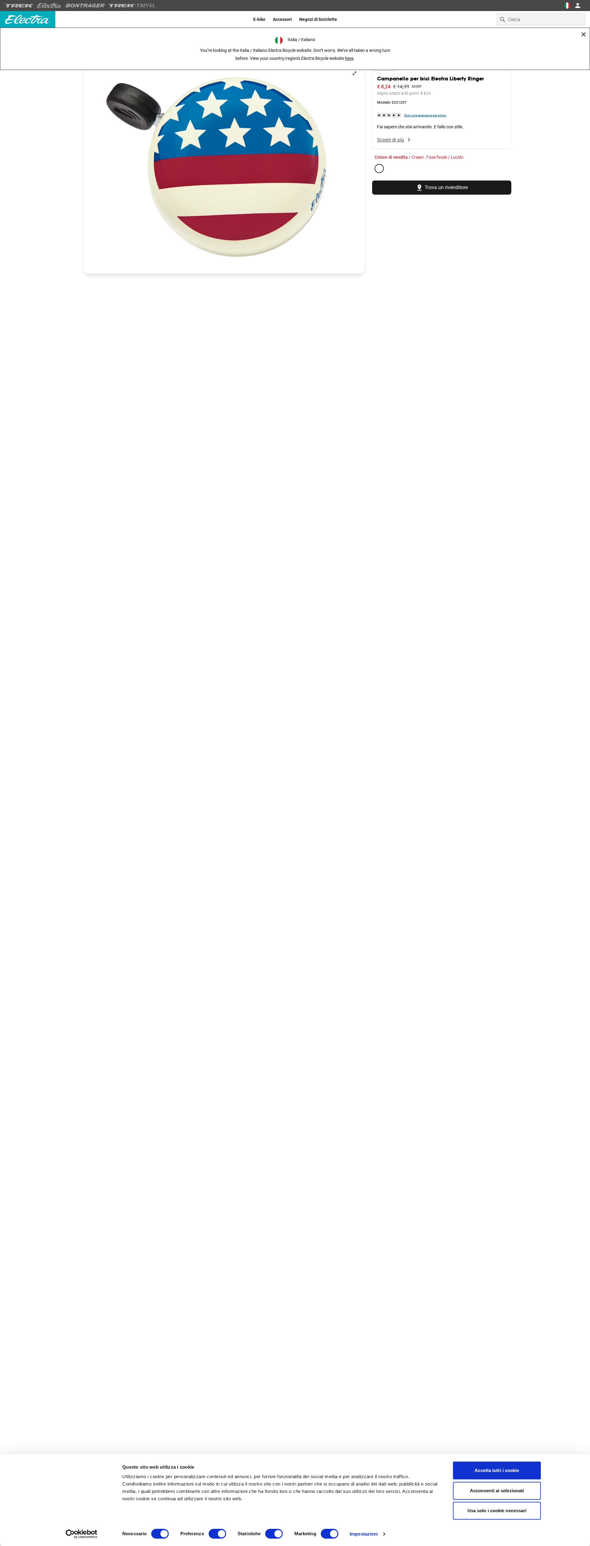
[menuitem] (259, 19)
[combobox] (541, 19)
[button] (224, 168)
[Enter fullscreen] (354, 73)
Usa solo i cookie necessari (497, 1510)
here (349, 58)
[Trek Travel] (132, 5)
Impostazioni (364, 1533)
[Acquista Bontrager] (85, 5)
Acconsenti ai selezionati (497, 1490)
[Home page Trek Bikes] (19, 5)
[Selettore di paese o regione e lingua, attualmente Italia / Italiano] (567, 5)
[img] (389, 115)
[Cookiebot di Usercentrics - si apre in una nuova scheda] (81, 1534)
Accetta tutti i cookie (496, 1470)
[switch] (217, 1534)
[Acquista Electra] (49, 5)
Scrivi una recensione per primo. (425, 115)
